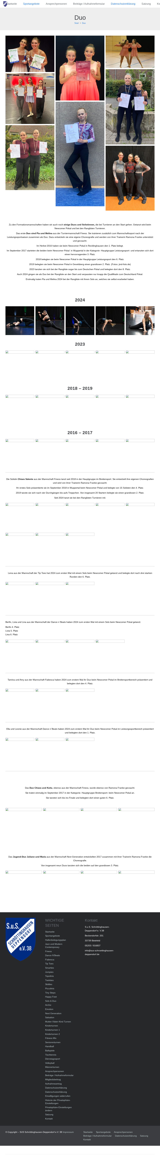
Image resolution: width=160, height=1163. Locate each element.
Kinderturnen (51, 1025)
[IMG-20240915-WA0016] (19, 320)
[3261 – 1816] (49, 364)
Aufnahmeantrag (53, 1083)
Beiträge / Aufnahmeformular (59, 1075)
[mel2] (110, 453)
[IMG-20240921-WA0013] (19, 547)
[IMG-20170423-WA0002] (19, 453)
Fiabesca (49, 959)
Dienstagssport (52, 1059)
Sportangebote (52, 936)
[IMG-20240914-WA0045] (49, 752)
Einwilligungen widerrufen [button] (57, 1096)
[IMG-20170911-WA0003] (23, 889)
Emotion (49, 1009)
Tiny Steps (50, 992)
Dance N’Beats (52, 955)
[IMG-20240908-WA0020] (80, 154)
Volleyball (49, 1063)
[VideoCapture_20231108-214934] (140, 364)
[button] (41, 4)
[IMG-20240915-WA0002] (49, 596)
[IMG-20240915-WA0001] (80, 596)
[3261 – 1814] (19, 364)
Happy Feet (51, 996)
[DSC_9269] (140, 409)
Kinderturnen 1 (52, 1030)
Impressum (68, 1132)
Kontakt (49, 1118)
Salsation (49, 1017)
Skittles (48, 984)
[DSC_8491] (110, 517)
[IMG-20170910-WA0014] (80, 68)
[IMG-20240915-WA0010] (110, 320)
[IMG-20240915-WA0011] (80, 320)
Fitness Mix (50, 1038)
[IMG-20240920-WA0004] (80, 703)
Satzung (49, 1114)
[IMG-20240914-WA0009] (29, 157)
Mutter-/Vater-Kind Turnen (58, 1021)
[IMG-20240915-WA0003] (19, 596)
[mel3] (80, 453)
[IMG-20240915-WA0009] (140, 320)
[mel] (140, 453)
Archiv (48, 1005)
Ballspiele (50, 1050)
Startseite (50, 931)
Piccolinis (49, 988)
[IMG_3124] (130, 52)
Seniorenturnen (52, 1042)
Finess (48, 951)
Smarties (49, 968)
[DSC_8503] (49, 517)
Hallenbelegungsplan (55, 940)
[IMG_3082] (61, 826)
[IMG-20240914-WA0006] (19, 654)
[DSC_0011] (49, 409)
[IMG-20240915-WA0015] (49, 320)
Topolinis (49, 976)
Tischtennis (50, 1054)
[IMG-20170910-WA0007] (23, 826)
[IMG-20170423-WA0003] (49, 453)
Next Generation (53, 1013)
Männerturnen (52, 1067)
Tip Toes (49, 963)
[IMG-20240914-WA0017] (110, 654)
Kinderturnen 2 (52, 1034)
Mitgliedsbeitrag (53, 1079)
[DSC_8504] (19, 517)
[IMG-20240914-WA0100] (130, 178)
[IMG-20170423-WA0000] (29, 54)
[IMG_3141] (136, 826)
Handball (49, 1046)
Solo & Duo (50, 1001)
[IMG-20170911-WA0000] (99, 889)
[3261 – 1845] (110, 364)
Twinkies (49, 980)
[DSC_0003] (19, 409)
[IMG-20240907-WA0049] (29, 98)
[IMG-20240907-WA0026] (130, 107)
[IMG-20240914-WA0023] (80, 654)
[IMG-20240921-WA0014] (49, 547)
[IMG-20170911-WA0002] (61, 889)
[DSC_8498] (80, 517)
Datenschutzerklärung (56, 1087)
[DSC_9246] (110, 409)
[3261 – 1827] (80, 364)
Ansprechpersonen (54, 1071)
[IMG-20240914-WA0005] (49, 654)
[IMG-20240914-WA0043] (80, 752)
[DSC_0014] (80, 409)
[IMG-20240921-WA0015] (80, 547)
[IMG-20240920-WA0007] (49, 703)
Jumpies (49, 972)
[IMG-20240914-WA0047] (19, 752)
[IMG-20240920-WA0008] (19, 703)
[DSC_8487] (140, 517)
